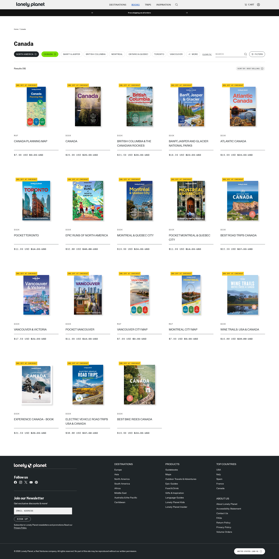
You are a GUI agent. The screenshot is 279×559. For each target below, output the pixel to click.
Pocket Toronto (26, 235)
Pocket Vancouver (80, 329)
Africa (117, 488)
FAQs (219, 518)
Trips (148, 4)
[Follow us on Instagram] (20, 483)
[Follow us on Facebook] (15, 483)
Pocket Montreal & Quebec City (189, 237)
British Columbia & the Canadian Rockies (134, 143)
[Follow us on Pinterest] (36, 483)
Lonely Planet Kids (175, 502)
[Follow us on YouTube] (31, 483)
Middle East (120, 493)
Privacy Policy (223, 527)
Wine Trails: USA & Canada (239, 329)
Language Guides (174, 498)
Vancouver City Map (132, 329)
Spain (219, 479)
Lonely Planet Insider (176, 507)
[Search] (177, 4)
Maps (168, 474)
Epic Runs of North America (87, 235)
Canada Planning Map (30, 141)
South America (122, 484)
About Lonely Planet (226, 504)
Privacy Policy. (20, 528)
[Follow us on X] (25, 483)
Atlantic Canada (233, 141)
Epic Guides (171, 484)
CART (251, 4)
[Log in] (258, 4)
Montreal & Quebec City (135, 235)
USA (218, 470)
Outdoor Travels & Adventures (180, 479)
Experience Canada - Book (34, 419)
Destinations (117, 4)
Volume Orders (224, 532)
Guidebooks (171, 470)
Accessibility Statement (228, 509)
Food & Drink (172, 488)
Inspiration (163, 4)
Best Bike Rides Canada (134, 419)
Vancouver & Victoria (30, 329)
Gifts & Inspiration (174, 493)
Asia (116, 474)
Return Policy (223, 523)
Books (136, 4)
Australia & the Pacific (125, 498)
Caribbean (119, 502)
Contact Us (222, 513)
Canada (71, 141)
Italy (218, 474)
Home (16, 29)
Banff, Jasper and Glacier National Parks (188, 143)
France (220, 484)
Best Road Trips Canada (238, 235)
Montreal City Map (183, 329)
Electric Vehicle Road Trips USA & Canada (87, 421)
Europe (118, 470)
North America (122, 479)
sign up (22, 519)
